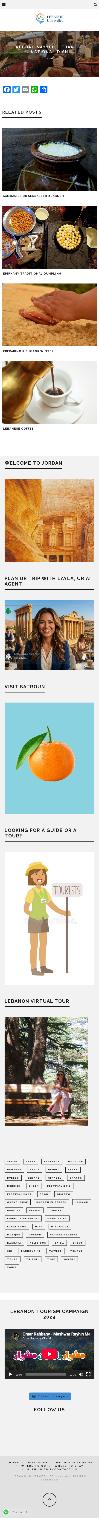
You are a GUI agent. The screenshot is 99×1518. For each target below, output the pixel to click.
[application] (49, 1354)
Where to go (34, 1466)
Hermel (35, 1210)
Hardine (14, 1210)
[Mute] (81, 1374)
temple (76, 1251)
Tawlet (55, 1251)
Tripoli (32, 1259)
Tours (12, 1259)
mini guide (60, 1226)
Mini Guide (38, 1462)
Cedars (33, 1178)
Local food (17, 1226)
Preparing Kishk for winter (28, 351)
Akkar (12, 1161)
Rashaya (14, 1243)
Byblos (13, 1178)
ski (9, 1251)
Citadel (54, 1178)
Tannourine (31, 1251)
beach (35, 1169)
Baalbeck (52, 1161)
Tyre (51, 1259)
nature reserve (63, 1234)
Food (50, 58)
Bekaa (73, 1169)
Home (14, 1462)
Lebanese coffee (18, 428)
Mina (39, 1226)
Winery (69, 1259)
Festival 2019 (59, 1186)
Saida (59, 1243)
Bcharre (14, 1169)
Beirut (54, 1169)
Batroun (75, 1161)
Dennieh (13, 1186)
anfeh (31, 1161)
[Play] (10, 1374)
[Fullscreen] (88, 1374)
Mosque (13, 1234)
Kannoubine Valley (23, 1218)
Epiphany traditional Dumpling (32, 273)
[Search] (95, 4)
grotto (63, 1194)
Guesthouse (17, 1202)
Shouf (78, 1243)
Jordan (55, 1210)
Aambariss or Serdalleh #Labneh (33, 196)
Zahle (12, 1267)
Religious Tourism (74, 1462)
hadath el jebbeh (51, 1202)
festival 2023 (19, 1194)
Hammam (82, 1202)
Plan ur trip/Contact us (52, 1469)
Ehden (34, 1186)
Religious (38, 1243)
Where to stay (69, 1466)
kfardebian (57, 1218)
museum (35, 1234)
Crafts (76, 1178)
